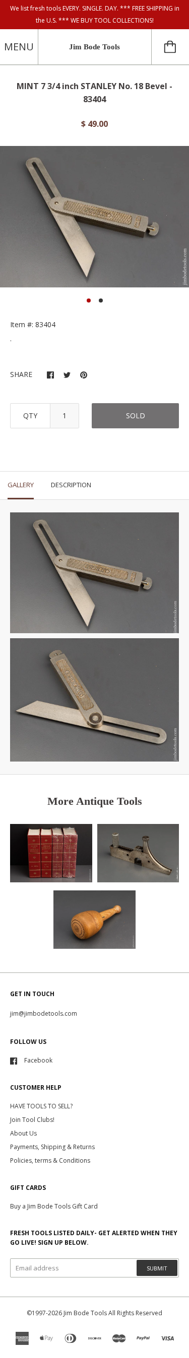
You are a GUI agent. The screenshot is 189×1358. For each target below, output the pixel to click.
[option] (94, 217)
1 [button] (89, 300)
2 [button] (101, 300)
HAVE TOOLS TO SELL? (41, 1106)
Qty (30, 415)
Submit (157, 1268)
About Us (23, 1133)
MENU (19, 46)
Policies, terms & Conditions (50, 1160)
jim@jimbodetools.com (43, 1013)
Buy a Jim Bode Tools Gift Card (54, 1206)
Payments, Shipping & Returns (52, 1147)
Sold (135, 415)
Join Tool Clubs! (32, 1119)
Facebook (38, 1060)
